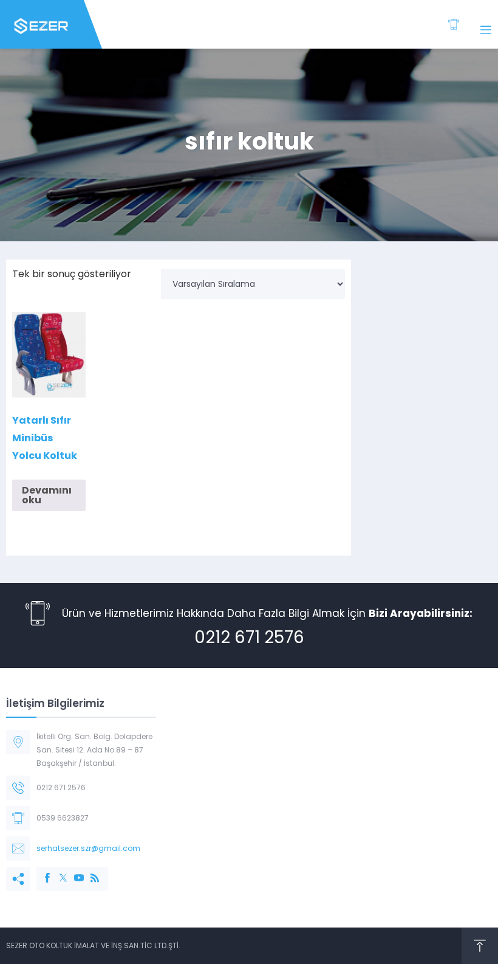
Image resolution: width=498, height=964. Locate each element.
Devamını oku (47, 495)
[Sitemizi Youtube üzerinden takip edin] (73, 871)
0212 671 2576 (249, 637)
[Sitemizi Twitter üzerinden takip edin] (57, 871)
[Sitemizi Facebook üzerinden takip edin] (41, 871)
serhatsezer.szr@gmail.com (88, 848)
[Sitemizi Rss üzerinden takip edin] (89, 871)
